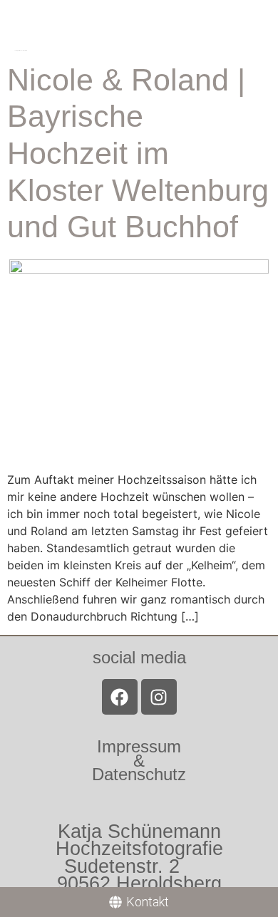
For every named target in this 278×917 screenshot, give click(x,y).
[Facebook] (120, 697)
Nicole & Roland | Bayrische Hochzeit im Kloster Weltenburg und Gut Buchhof (138, 153)
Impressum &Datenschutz (139, 760)
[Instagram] (159, 697)
